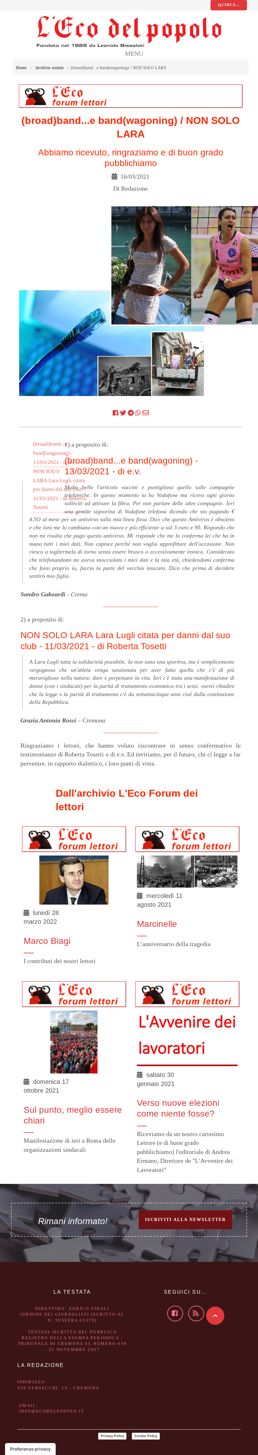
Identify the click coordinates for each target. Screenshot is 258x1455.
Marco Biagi (47, 941)
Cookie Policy (145, 1436)
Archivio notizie (49, 67)
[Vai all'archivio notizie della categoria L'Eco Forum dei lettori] (74, 838)
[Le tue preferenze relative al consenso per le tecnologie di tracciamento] (30, 1449)
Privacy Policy (112, 1436)
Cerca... (230, 5)
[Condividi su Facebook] (115, 413)
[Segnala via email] (146, 413)
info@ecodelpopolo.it (52, 1411)
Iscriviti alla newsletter (185, 1219)
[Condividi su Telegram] (131, 413)
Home (21, 67)
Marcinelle (157, 924)
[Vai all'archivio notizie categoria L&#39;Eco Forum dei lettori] (66, 95)
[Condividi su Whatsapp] (138, 413)
